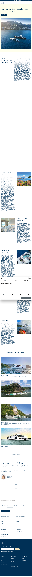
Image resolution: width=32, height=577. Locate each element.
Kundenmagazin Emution (14, 566)
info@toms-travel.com (4, 564)
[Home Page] (2, 2)
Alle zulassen (26, 298)
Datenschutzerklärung (10, 551)
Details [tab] (16, 280)
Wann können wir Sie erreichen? (6, 491)
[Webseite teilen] (13, 0)
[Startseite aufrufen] (16, 543)
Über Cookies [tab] (26, 280)
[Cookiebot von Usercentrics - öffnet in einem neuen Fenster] (27, 278)
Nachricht (2, 498)
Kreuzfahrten (13, 561)
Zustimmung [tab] (5, 280)
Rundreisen (12, 558)
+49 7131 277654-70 (3, 562)
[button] (30, 2)
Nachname (18, 482)
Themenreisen (13, 563)
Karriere (12, 567)
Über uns (12, 564)
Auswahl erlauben (16, 298)
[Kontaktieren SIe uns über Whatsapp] (15, 0)
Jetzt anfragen (4, 14)
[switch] (12, 294)
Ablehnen (5, 298)
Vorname (2, 482)
